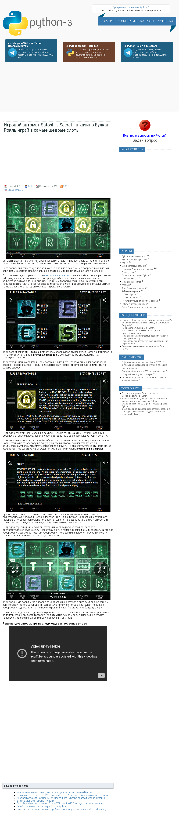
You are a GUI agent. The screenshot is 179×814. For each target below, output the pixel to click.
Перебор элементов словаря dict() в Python (42, 806)
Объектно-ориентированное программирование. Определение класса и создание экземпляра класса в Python (146, 411)
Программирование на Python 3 (131, 7)
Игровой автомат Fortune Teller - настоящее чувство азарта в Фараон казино (61, 798)
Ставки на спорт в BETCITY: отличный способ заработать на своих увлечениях (62, 795)
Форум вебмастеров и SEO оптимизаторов (143, 371)
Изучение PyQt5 (130, 278)
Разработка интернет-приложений (139, 307)
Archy (30, 186)
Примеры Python (130, 297)
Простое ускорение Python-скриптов (140, 393)
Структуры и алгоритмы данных (141, 301)
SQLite (125, 262)
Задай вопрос (145, 140)
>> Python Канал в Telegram (140, 46)
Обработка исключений (134, 288)
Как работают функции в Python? (138, 328)
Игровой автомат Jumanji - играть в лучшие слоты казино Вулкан (54, 792)
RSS (65, 186)
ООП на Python (129, 294)
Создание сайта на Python (134, 396)
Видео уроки (128, 272)
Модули (126, 285)
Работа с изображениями (134, 304)
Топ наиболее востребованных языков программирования (141, 331)
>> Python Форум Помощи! (82, 46)
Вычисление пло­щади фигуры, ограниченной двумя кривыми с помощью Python (144, 399)
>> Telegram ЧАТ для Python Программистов (25, 44)
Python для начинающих (134, 256)
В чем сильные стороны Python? (35, 800)
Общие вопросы (15, 190)
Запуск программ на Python (135, 275)
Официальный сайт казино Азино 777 (141, 362)
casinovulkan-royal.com (57, 275)
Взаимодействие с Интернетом (137, 269)
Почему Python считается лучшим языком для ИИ (147, 320)
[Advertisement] (89, 87)
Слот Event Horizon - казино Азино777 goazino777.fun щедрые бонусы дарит (60, 803)
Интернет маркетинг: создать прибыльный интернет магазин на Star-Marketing (61, 809)
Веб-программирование (134, 266)
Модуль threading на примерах (137, 374)
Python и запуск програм (134, 259)
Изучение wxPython (131, 281)
